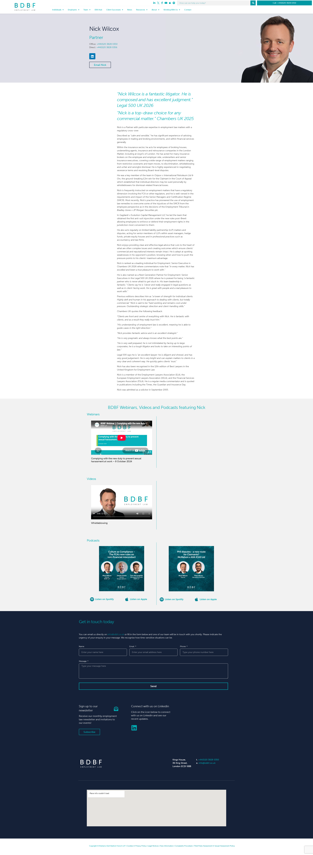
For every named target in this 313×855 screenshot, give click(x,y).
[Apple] (170, 3)
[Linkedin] (92, 56)
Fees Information (166, 846)
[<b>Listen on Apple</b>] (127, 599)
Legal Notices (153, 846)
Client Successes (113, 10)
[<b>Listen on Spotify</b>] (92, 599)
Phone (183, 646)
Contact (187, 10)
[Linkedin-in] (154, 3)
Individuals (56, 10)
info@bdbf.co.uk (116, 634)
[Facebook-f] (162, 3)
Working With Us (170, 10)
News (129, 10)
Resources (140, 10)
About (154, 10)
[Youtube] (166, 3)
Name (81, 646)
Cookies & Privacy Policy (136, 846)
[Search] (253, 2)
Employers (72, 10)
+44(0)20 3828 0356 (106, 47)
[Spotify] (174, 3)
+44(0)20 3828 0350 (107, 44)
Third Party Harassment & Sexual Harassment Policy (214, 846)
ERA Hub (98, 10)
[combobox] (213, 2)
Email (132, 646)
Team (85, 10)
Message (83, 661)
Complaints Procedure (184, 846)
